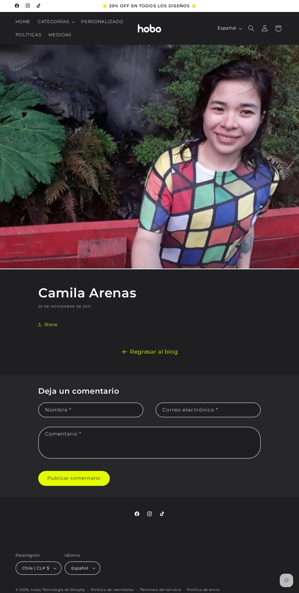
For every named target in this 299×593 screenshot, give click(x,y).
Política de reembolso (112, 590)
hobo (36, 590)
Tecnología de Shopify (63, 590)
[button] (55, 22)
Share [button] (51, 324)
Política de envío (203, 590)
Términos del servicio (160, 590)
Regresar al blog (154, 351)
